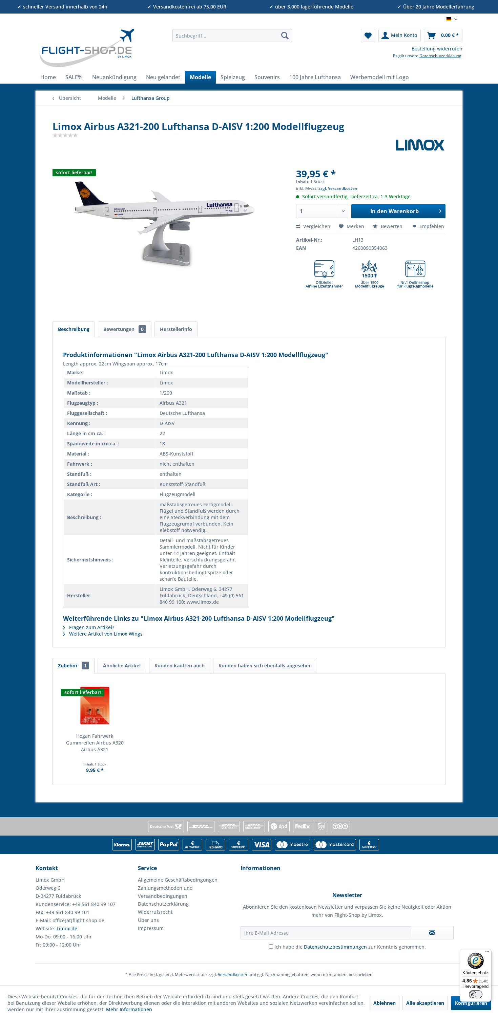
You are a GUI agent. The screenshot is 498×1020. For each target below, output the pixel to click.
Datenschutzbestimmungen (335, 947)
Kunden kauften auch (179, 665)
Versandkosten (232, 974)
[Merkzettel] (368, 35)
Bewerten (391, 226)
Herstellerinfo (176, 329)
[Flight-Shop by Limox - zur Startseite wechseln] (86, 48)
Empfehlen (431, 226)
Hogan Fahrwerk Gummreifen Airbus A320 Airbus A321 (95, 743)
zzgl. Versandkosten (337, 188)
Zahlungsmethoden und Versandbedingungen (165, 892)
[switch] (475, 994)
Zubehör (72, 665)
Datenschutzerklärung (440, 56)
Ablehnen (384, 1003)
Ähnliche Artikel (122, 665)
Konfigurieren (471, 1003)
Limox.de (67, 928)
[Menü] (487, 953)
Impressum (151, 928)
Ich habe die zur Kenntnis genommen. (350, 947)
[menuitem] (232, 35)
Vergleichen (316, 226)
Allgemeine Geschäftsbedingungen (177, 880)
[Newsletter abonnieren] (432, 932)
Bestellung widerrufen (437, 48)
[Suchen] (285, 35)
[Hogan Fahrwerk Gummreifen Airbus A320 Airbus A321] (94, 705)
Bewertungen (123, 329)
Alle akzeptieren (425, 1003)
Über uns (148, 920)
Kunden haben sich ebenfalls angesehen (265, 665)
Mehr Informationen (129, 1009)
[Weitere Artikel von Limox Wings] (420, 150)
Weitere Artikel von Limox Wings (105, 633)
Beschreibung (73, 329)
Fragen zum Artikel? (91, 627)
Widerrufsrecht (155, 912)
